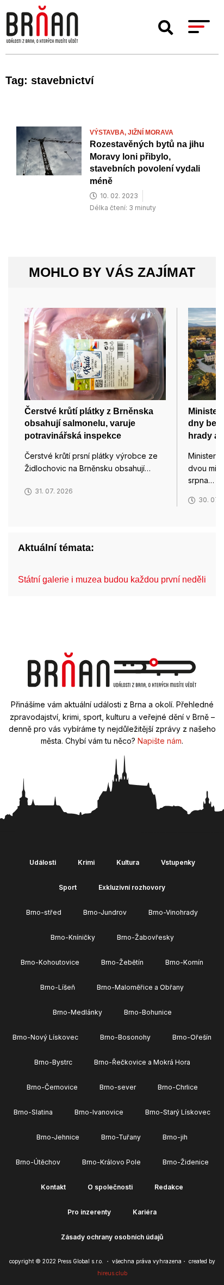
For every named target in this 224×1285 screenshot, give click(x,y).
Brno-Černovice (52, 1087)
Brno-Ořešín (191, 1037)
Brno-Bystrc (53, 1062)
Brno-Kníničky (73, 937)
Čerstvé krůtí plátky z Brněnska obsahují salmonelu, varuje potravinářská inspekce (88, 423)
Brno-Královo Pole (111, 1162)
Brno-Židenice (186, 1162)
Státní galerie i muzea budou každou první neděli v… (119, 579)
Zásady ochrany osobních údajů (112, 1237)
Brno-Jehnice (57, 1137)
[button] (165, 27)
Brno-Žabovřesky (145, 937)
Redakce (168, 1187)
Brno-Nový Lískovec (45, 1037)
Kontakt (53, 1187)
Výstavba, (109, 132)
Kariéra (145, 1212)
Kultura (127, 862)
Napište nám (160, 740)
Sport (68, 887)
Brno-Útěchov (38, 1162)
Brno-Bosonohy (125, 1037)
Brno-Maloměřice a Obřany (140, 987)
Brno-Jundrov (105, 912)
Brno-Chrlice (178, 1087)
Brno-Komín (184, 962)
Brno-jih (175, 1137)
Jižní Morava (150, 132)
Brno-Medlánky (77, 1012)
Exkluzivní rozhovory (131, 887)
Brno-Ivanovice (98, 1112)
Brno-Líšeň (57, 987)
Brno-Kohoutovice (50, 962)
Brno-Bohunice (148, 1012)
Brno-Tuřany (121, 1137)
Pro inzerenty (89, 1212)
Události (42, 862)
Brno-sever (117, 1087)
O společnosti (110, 1187)
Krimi (86, 862)
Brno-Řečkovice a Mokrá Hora (142, 1062)
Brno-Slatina (33, 1112)
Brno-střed (43, 912)
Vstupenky (178, 862)
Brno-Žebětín (122, 962)
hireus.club (112, 1273)
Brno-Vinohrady (173, 912)
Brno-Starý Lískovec (177, 1112)
